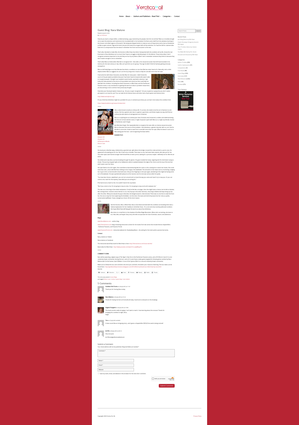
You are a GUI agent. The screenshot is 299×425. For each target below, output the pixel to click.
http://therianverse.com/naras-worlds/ (140, 243)
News (179, 81)
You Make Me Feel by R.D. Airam (187, 52)
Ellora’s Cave (101, 143)
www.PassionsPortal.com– (105, 230)
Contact (177, 16)
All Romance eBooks (103, 141)
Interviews (181, 76)
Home (121, 16)
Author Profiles (182, 62)
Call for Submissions (184, 65)
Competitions (182, 68)
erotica (113, 279)
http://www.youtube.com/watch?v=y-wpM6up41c (127, 247)
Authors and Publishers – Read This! (146, 16)
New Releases (182, 78)
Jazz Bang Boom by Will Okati (186, 39)
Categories (167, 16)
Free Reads (181, 70)
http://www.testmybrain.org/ (106, 96)
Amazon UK (101, 137)
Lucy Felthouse (103, 35)
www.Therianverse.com (104, 224)
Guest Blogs (114, 277)
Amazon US (101, 139)
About (128, 16)
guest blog (119, 279)
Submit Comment (166, 386)
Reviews (180, 84)
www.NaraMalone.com (104, 221)
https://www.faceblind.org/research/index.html (111, 103)
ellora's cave (107, 279)
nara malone (126, 279)
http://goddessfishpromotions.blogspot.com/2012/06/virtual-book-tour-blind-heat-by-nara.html (133, 266)
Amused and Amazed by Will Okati (188, 54)
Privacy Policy (197, 416)
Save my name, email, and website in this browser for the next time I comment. (123, 373)
